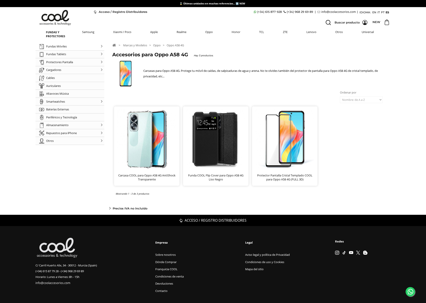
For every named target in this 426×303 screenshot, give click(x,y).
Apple (154, 32)
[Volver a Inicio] (114, 45)
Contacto (161, 291)
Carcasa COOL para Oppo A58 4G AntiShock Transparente (147, 177)
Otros (339, 32)
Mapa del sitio (254, 269)
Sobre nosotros (165, 255)
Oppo (209, 32)
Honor (236, 32)
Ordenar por (348, 92)
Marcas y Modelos (135, 45)
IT (378, 12)
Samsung (88, 32)
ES (387, 12)
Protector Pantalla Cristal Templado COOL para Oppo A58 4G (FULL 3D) (284, 177)
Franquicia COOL (166, 269)
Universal (368, 32)
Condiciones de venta (169, 276)
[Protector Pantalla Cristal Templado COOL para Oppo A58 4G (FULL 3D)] (284, 139)
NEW (242, 3)
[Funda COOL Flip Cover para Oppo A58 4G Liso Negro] (215, 139)
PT (383, 12)
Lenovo (311, 32)
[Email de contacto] (337, 12)
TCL (261, 32)
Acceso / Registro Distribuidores (122, 12)
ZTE (285, 32)
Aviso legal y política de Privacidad (267, 255)
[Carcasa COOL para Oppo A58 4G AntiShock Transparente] (146, 139)
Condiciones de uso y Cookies (264, 262)
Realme (181, 32)
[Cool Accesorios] (55, 17)
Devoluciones (164, 283)
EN (374, 12)
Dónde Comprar (166, 262)
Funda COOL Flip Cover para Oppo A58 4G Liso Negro (215, 177)
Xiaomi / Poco (122, 32)
